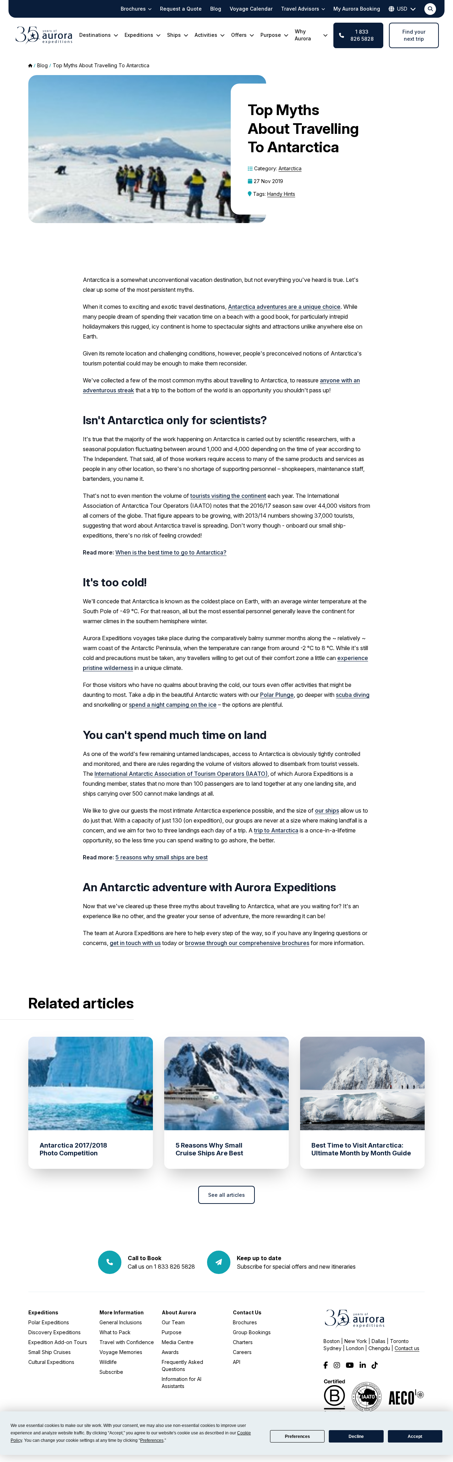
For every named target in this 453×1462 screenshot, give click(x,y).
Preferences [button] (152, 1440)
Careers (242, 1352)
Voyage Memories (120, 1352)
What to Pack (115, 1332)
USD (402, 9)
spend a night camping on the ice (173, 704)
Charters (243, 1342)
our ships (327, 810)
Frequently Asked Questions (182, 1365)
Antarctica (290, 168)
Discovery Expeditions (54, 1332)
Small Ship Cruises (49, 1352)
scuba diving (352, 694)
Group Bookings (252, 1332)
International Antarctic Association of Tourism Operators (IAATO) (181, 773)
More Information (121, 1312)
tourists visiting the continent (228, 495)
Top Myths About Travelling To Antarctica (101, 65)
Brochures (245, 1322)
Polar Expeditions (48, 1322)
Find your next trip (413, 35)
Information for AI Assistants (181, 1382)
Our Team (173, 1322)
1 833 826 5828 (362, 35)
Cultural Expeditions (51, 1362)
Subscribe (111, 1372)
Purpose (172, 1332)
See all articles (226, 1195)
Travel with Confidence (126, 1342)
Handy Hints (281, 194)
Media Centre (178, 1342)
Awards (170, 1352)
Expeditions (43, 1312)
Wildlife (108, 1362)
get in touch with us (135, 942)
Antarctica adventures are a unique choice (284, 306)
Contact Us (247, 1312)
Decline (356, 1436)
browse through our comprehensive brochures (247, 942)
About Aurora (179, 1312)
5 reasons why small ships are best (161, 857)
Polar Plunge (277, 694)
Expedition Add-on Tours (57, 1342)
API (236, 1362)
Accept (415, 1436)
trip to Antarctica (276, 830)
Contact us (407, 1348)
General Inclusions (120, 1322)
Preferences (297, 1436)
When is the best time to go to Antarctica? (170, 552)
